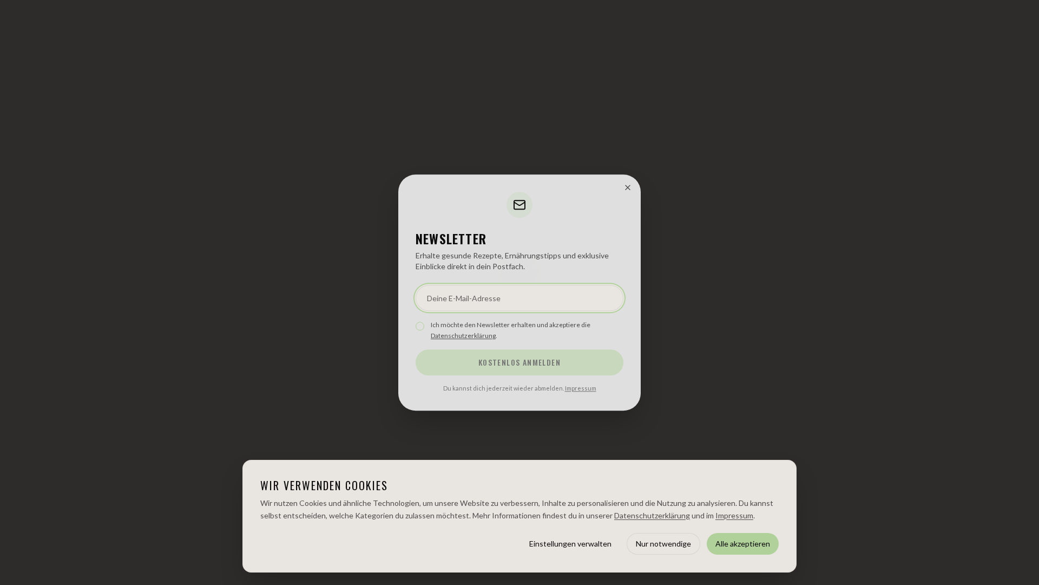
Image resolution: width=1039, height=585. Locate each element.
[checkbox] (420, 326)
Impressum (580, 388)
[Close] (627, 187)
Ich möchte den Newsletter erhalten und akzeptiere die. (510, 330)
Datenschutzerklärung (463, 336)
